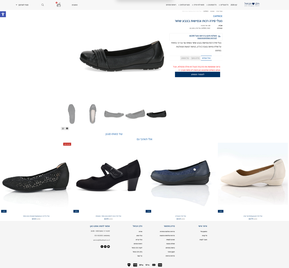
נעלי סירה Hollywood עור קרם (253, 216)
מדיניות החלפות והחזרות (167, 231)
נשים (193, 28)
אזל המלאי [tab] (206, 58)
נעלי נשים (139, 235)
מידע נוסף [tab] (195, 58)
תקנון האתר (171, 252)
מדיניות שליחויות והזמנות (167, 235)
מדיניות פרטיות (170, 256)
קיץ (190, 28)
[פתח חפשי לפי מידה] (192, 4)
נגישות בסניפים (170, 248)
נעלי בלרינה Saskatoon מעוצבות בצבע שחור (36, 216)
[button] (3, 14)
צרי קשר (139, 256)
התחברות (75, 5)
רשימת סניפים (138, 244)
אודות (140, 231)
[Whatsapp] (102, 246)
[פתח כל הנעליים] (219, 4)
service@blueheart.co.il (101, 240)
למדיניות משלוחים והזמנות (207, 38)
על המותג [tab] (185, 58)
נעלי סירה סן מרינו (180, 216)
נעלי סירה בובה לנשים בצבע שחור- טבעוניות (108, 216)
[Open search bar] (43, 5)
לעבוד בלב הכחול (137, 248)
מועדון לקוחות (170, 240)
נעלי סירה (198, 28)
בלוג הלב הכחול (137, 252)
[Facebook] (108, 246)
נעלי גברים (139, 240)
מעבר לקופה (203, 240)
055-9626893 (98, 235)
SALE (208, 28)
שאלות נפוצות (170, 244)
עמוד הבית (219, 11)
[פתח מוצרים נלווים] (179, 4)
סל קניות (204, 235)
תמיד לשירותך (23, 5)
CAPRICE (205, 11)
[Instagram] (105, 246)
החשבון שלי (203, 231)
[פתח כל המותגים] (207, 4)
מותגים (212, 11)
